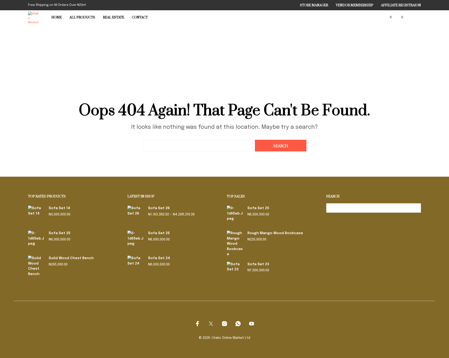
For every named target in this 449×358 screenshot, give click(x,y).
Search (416, 208)
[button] (388, 17)
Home (56, 17)
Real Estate (113, 17)
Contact (140, 17)
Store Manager (314, 5)
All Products (82, 17)
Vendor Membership (354, 5)
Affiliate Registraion (401, 5)
